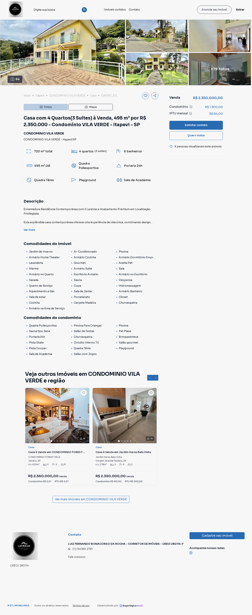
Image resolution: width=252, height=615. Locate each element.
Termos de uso (81, 605)
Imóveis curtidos (115, 9)
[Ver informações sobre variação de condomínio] (191, 107)
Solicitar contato (196, 125)
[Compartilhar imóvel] (154, 95)
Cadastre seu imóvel (217, 536)
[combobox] (58, 10)
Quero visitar (196, 135)
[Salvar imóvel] (145, 95)
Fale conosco (76, 557)
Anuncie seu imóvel (214, 9)
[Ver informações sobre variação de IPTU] (190, 113)
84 (17, 79)
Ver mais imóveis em (91, 499)
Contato (134, 9)
